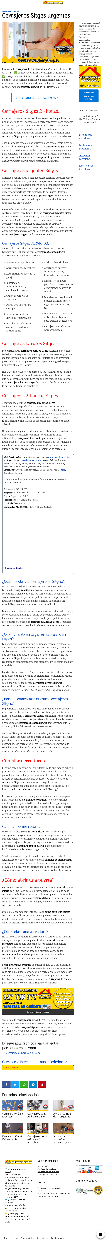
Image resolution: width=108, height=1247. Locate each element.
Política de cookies (47, 1168)
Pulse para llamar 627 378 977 (37, 97)
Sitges (62, 469)
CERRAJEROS (11, 1067)
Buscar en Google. (13, 567)
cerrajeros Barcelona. (85, 157)
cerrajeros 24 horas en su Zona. (23, 1053)
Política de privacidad (48, 1171)
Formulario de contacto (49, 1187)
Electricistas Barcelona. (86, 167)
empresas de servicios (59, 456)
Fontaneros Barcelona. (85, 146)
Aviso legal (43, 1166)
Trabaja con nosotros (48, 1174)
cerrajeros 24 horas (11, 11)
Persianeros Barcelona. (85, 136)
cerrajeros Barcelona (31, 460)
